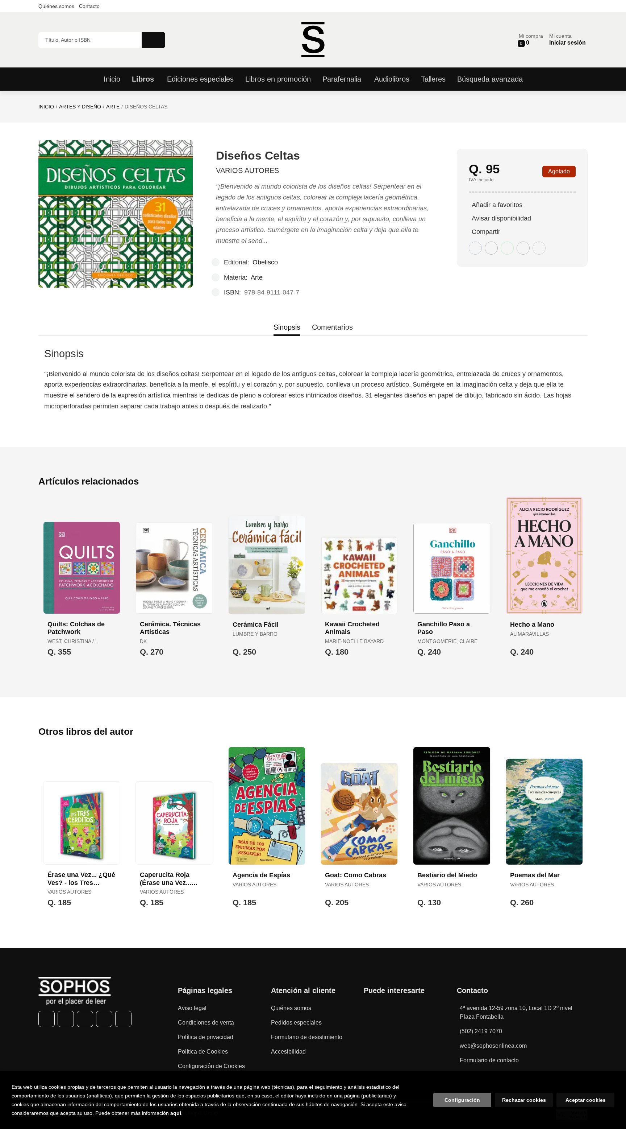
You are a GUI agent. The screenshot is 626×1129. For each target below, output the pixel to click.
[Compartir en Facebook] (475, 248)
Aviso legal (192, 1008)
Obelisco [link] (265, 262)
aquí (175, 1113)
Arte (113, 107)
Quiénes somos (56, 6)
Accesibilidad (288, 1051)
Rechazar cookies (524, 1100)
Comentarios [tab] (332, 327)
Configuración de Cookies (211, 1066)
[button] (531, 40)
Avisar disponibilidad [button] (501, 218)
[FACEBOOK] (46, 1019)
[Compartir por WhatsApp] (507, 248)
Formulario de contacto (489, 1060)
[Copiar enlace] (539, 248)
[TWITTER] (66, 1019)
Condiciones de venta (206, 1022)
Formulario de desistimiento (306, 1037)
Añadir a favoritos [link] (497, 205)
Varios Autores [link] (247, 170)
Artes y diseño (80, 107)
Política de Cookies (203, 1051)
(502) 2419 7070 (481, 1031)
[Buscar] (153, 40)
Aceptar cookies (586, 1100)
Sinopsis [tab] (287, 327)
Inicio (46, 107)
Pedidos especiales (296, 1022)
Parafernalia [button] (341, 79)
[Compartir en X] (491, 248)
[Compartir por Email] (523, 248)
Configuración (462, 1100)
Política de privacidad (205, 1037)
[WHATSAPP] (104, 1019)
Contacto (89, 6)
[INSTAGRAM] (85, 1019)
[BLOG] (123, 1019)
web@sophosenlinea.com (493, 1046)
